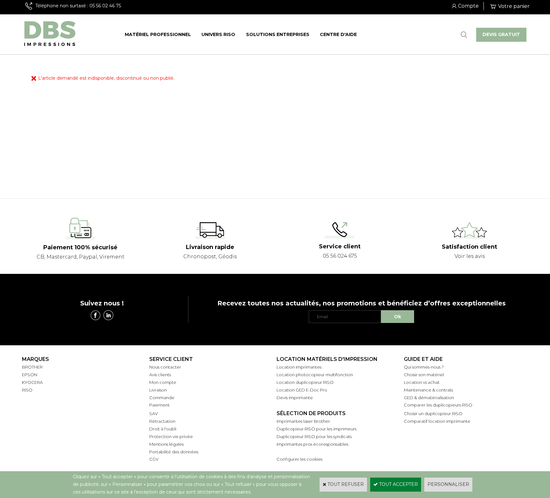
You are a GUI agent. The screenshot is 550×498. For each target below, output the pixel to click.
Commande (161, 397)
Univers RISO (218, 34)
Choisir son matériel (424, 374)
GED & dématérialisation (429, 397)
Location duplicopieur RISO (305, 382)
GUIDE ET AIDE (423, 359)
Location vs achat (422, 382)
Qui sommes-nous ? (424, 367)
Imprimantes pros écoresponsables (312, 444)
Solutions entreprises (277, 34)
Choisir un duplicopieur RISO (433, 413)
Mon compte (162, 382)
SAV (153, 413)
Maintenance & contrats (428, 389)
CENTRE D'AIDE (338, 34)
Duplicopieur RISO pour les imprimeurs (316, 428)
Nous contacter (165, 367)
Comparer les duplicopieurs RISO (438, 404)
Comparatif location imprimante (437, 421)
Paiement (159, 404)
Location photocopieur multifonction (315, 374)
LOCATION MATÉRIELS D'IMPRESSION (327, 359)
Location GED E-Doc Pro (302, 389)
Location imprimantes (299, 367)
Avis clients (160, 374)
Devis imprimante (295, 397)
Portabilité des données (173, 451)
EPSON (29, 374)
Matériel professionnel (158, 34)
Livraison (158, 389)
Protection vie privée (171, 436)
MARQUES (35, 359)
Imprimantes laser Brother (303, 421)
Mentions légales (166, 444)
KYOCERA (32, 382)
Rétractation (162, 421)
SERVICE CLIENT (171, 359)
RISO (27, 389)
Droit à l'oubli (162, 428)
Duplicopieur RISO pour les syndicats (314, 436)
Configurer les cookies (299, 459)
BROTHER (32, 367)
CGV (154, 459)
